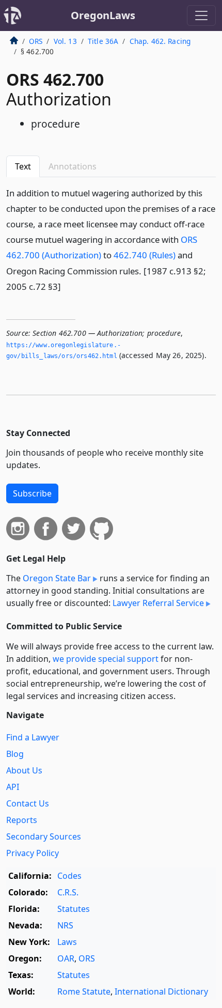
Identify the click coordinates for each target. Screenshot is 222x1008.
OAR (65, 958)
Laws (67, 942)
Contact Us (27, 803)
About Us (24, 770)
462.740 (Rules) (145, 255)
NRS (65, 925)
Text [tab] (23, 166)
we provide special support (105, 658)
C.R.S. (67, 892)
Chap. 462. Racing (160, 41)
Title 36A (103, 41)
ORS (35, 41)
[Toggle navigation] (201, 15)
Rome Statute (83, 991)
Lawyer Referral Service (158, 603)
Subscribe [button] (32, 493)
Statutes (73, 908)
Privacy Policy (32, 853)
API (12, 787)
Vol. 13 (65, 41)
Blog (15, 753)
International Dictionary (161, 991)
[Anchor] (66, 286)
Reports (21, 820)
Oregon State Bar (57, 578)
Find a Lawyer (32, 737)
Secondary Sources (43, 836)
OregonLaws (103, 15)
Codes (69, 875)
